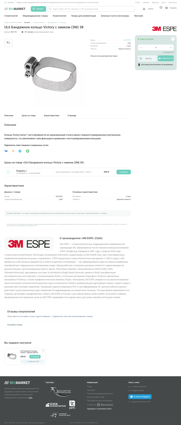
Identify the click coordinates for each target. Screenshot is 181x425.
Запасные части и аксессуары (115, 16)
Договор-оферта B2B (95, 397)
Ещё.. (31, 397)
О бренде (72, 115)
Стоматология (11, 16)
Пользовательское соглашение (99, 401)
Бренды (155, 2)
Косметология (59, 16)
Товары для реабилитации (83, 16)
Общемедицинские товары (35, 16)
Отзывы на (91, 404)
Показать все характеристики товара (103, 56)
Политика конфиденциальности (100, 394)
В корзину (35, 356)
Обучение (138, 16)
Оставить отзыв (14, 325)
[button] (19, 71)
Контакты (173, 2)
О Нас (137, 2)
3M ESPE (127, 40)
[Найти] (50, 9)
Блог (163, 2)
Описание (8, 115)
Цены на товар (29, 115)
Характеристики (51, 115)
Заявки (146, 2)
